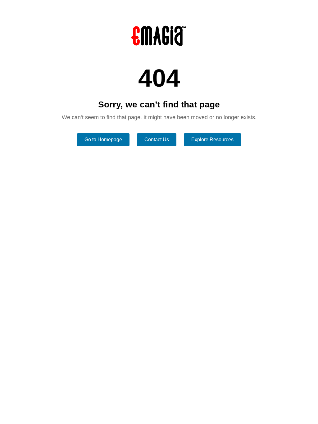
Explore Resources (212, 139)
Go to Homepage (103, 139)
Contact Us (156, 139)
